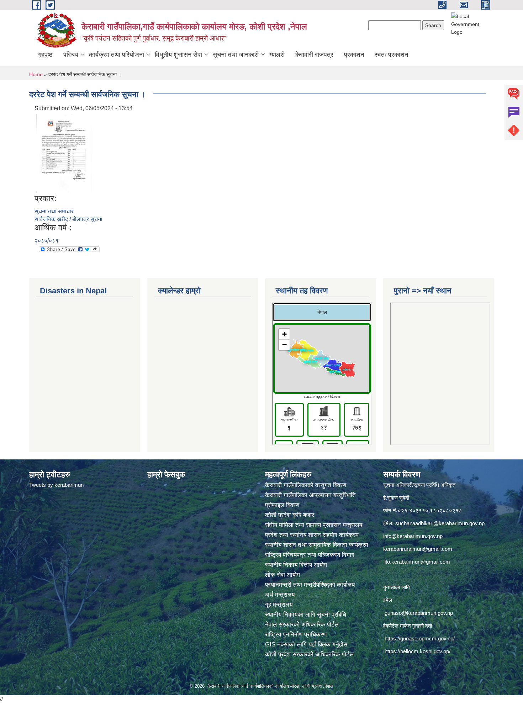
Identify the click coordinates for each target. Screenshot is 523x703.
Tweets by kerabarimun (56, 485)
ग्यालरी (277, 54)
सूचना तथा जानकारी (236, 54)
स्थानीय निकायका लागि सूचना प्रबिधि (305, 614)
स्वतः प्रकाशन (391, 54)
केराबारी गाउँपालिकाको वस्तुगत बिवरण (306, 485)
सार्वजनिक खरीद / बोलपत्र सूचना (68, 219)
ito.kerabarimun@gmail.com (417, 562)
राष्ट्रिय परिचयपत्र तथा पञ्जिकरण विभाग (310, 555)
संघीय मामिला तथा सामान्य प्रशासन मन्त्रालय (314, 525)
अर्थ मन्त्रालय (280, 594)
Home (36, 74)
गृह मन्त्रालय (278, 604)
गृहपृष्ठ (45, 54)
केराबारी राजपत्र (314, 54)
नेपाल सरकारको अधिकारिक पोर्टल (302, 624)
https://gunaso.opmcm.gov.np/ (420, 638)
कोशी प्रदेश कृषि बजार (290, 515)
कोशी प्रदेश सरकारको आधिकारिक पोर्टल (309, 654)
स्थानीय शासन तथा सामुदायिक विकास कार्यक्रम (316, 545)
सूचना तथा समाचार (54, 211)
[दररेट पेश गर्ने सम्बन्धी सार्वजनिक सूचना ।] (63, 153)
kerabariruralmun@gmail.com (417, 549)
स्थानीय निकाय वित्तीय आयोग (297, 564)
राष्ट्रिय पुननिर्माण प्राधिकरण (296, 634)
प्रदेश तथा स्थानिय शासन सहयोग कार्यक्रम (312, 535)
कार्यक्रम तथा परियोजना (116, 54)
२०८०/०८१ (46, 241)
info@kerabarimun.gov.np (413, 536)
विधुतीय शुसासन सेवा (178, 54)
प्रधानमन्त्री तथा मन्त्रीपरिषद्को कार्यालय (310, 584)
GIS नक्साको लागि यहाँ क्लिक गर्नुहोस (306, 644)
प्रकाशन (354, 54)
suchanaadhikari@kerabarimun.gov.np (440, 523)
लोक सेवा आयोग (283, 574)
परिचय (70, 54)
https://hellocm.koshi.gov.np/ (417, 651)
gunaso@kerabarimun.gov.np (419, 613)
